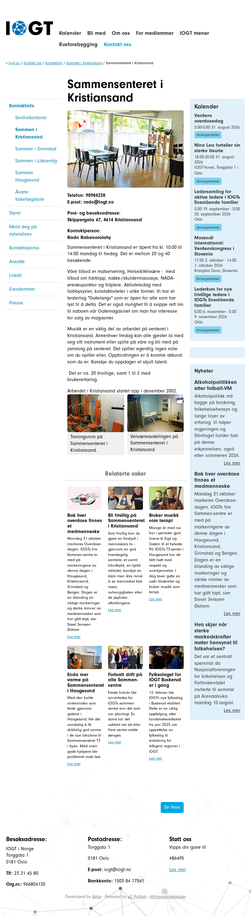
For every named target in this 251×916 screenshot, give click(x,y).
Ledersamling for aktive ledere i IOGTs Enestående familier (217, 197)
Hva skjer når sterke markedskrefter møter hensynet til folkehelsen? (216, 636)
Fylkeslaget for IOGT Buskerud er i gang (165, 680)
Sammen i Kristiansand (84, 63)
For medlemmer (155, 33)
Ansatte (17, 261)
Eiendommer (22, 289)
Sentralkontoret (31, 117)
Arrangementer (208, 135)
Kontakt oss (117, 44)
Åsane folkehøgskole (29, 195)
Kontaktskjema (24, 248)
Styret (15, 213)
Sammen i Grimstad (35, 149)
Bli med (96, 33)
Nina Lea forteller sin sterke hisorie (217, 147)
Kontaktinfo (53, 63)
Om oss (121, 33)
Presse (16, 303)
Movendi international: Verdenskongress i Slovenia (214, 246)
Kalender (70, 33)
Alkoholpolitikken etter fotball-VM (215, 385)
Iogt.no (14, 63)
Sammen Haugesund (27, 176)
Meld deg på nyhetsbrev (23, 230)
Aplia (96, 896)
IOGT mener (194, 33)
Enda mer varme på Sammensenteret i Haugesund (85, 682)
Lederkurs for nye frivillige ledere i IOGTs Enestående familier (214, 297)
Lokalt (15, 275)
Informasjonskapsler (168, 896)
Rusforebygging (78, 44)
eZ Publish (137, 896)
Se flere (172, 807)
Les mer (74, 636)
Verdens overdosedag (208, 118)
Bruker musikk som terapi (164, 518)
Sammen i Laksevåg (36, 161)
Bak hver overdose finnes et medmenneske (84, 523)
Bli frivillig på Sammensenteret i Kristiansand (126, 521)
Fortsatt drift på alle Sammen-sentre (125, 680)
